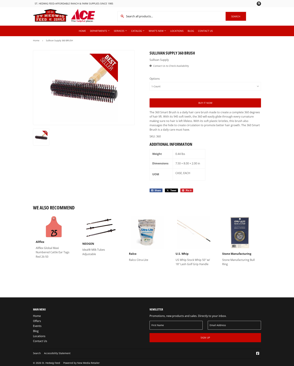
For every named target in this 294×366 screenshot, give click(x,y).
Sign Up (205, 337)
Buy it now (205, 102)
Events (37, 326)
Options (155, 79)
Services (119, 30)
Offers (37, 321)
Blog (191, 30)
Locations (177, 30)
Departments (99, 30)
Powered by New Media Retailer (81, 362)
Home (82, 30)
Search (238, 16)
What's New (156, 30)
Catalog (137, 30)
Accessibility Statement (57, 353)
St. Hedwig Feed (51, 362)
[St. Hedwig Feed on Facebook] (257, 353)
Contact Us (205, 30)
